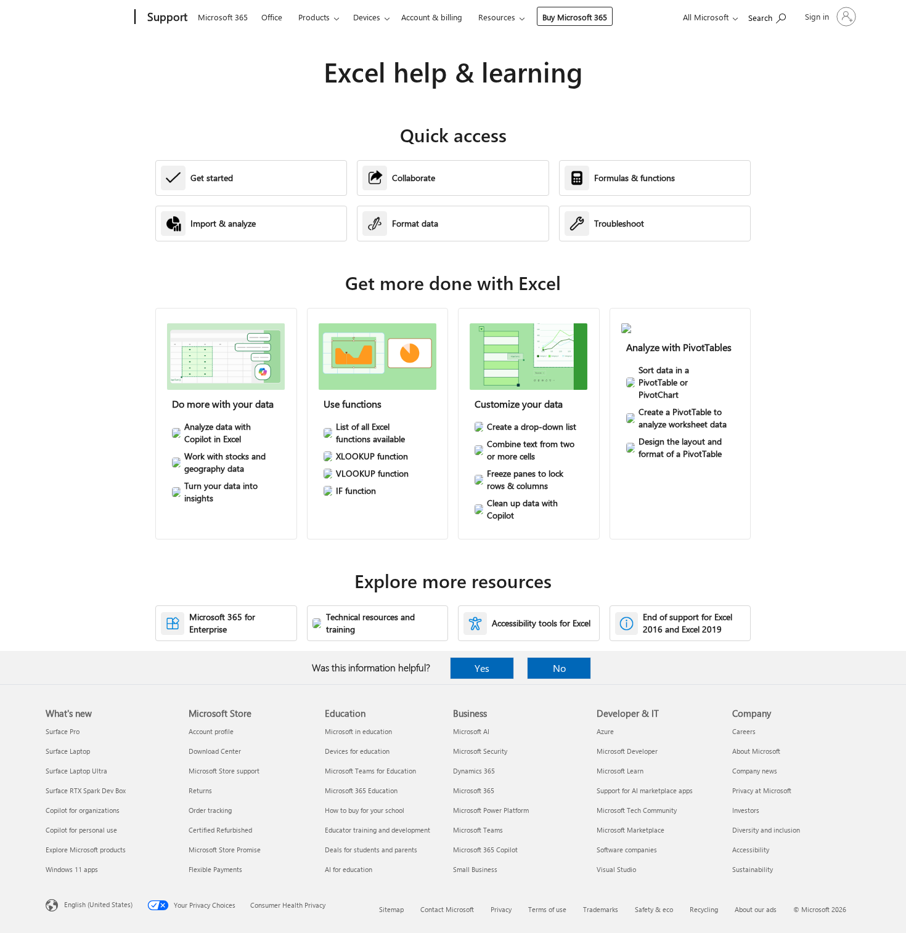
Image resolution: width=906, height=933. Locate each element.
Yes (482, 667)
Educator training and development (377, 829)
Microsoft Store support (224, 770)
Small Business (475, 869)
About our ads (756, 909)
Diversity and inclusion (766, 829)
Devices (366, 17)
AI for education (348, 869)
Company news (754, 770)
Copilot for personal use (81, 829)
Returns (200, 790)
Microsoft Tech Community (637, 810)
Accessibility (750, 849)
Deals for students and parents (371, 849)
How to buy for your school (364, 810)
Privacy (501, 909)
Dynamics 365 (474, 770)
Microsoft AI (471, 731)
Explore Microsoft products (86, 849)
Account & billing (431, 17)
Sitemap (391, 909)
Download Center (215, 751)
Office (271, 17)
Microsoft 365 (223, 17)
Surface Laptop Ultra (76, 770)
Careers (744, 731)
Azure (605, 731)
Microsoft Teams (478, 829)
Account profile (211, 731)
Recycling (704, 909)
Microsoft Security (480, 751)
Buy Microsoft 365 (574, 17)
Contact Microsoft (447, 909)
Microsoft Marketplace (630, 829)
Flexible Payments (215, 869)
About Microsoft (756, 751)
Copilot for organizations (83, 810)
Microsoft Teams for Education (370, 770)
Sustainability (752, 869)
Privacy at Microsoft (761, 790)
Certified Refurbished (220, 829)
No (559, 667)
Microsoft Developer (627, 751)
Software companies (627, 849)
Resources (496, 17)
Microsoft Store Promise (225, 849)
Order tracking (210, 810)
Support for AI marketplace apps (645, 790)
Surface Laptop (68, 751)
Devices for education (357, 751)
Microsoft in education (358, 731)
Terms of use (547, 909)
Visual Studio (616, 869)
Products (314, 17)
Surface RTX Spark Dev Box (86, 790)
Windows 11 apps (72, 869)
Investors (745, 810)
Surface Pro (63, 731)
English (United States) (98, 904)
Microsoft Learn (620, 770)
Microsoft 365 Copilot (485, 849)
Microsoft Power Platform (491, 810)
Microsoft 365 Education (361, 790)
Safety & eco (654, 909)
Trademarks (600, 909)
